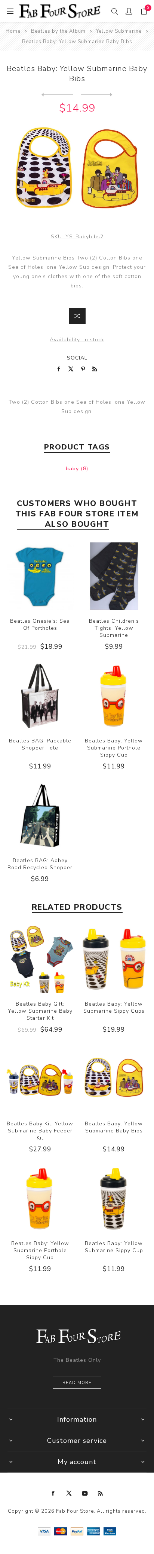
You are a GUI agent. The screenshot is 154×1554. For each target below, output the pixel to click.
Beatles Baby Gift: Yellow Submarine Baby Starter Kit (40, 1011)
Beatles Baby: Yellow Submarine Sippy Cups (114, 1007)
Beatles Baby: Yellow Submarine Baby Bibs (114, 1127)
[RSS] (101, 1493)
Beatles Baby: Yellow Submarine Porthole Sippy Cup (114, 747)
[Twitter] (69, 1493)
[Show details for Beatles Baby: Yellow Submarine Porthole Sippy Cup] (114, 696)
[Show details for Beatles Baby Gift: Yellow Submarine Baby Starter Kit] (40, 959)
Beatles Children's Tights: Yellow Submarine (114, 628)
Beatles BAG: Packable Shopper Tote (40, 744)
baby (73, 468)
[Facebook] (53, 1493)
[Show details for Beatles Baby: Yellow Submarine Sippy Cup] (114, 1198)
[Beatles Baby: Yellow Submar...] (97, 95)
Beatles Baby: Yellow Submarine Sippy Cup (114, 1247)
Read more (77, 1383)
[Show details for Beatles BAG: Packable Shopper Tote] (40, 696)
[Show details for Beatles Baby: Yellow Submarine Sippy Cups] (114, 959)
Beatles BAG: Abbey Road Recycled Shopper (40, 864)
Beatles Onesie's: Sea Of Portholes (40, 625)
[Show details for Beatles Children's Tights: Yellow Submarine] (114, 576)
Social (77, 357)
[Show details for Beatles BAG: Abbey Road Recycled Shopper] (40, 815)
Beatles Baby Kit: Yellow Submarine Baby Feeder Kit (40, 1130)
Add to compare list (77, 316)
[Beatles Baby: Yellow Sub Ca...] (57, 95)
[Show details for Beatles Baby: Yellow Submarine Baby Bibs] (114, 1079)
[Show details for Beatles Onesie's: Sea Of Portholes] (40, 576)
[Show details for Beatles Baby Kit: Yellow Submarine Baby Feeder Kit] (40, 1079)
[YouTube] (85, 1493)
